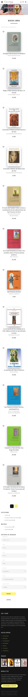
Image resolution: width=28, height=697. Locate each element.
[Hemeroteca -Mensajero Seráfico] (17, 663)
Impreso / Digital (6, 583)
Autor (4, 552)
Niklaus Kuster (14, 451)
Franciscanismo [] (9, 527)
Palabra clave (5, 536)
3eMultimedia (13, 691)
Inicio (3, 11)
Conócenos (6, 636)
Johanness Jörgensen (14, 293)
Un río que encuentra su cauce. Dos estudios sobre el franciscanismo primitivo (14, 253)
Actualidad (5, 643)
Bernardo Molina (14, 215)
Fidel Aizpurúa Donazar (14, 335)
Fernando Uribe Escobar (14, 214)
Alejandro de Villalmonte (14, 493)
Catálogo (9, 11)
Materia (4, 575)
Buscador (5, 638)
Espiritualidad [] (9, 529)
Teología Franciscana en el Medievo (14, 53)
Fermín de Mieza (14, 372)
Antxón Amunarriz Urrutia (14, 55)
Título (4, 544)
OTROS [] (7, 515)
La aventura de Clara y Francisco (14, 370)
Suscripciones (6, 640)
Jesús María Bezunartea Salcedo (14, 172)
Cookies (14, 693)
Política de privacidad (6, 693)
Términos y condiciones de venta (9, 694)
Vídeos (4, 645)
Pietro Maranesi (14, 256)
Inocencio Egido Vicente (14, 94)
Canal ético (5, 650)
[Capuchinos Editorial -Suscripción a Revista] (4, 663)
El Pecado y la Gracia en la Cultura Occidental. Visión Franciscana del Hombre (14, 489)
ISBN (4, 560)
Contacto (5, 648)
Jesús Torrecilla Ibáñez (14, 411)
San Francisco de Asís (14, 292)
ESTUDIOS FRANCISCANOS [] (13, 517)
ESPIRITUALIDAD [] (10, 520)
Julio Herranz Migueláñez (14, 412)
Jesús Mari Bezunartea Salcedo (14, 133)
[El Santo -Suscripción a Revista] (11, 663)
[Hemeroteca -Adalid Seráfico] (24, 663)
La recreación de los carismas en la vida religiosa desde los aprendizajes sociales (14, 331)
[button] (14, 571)
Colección (4, 568)
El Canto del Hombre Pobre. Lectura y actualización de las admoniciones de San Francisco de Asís (14, 210)
